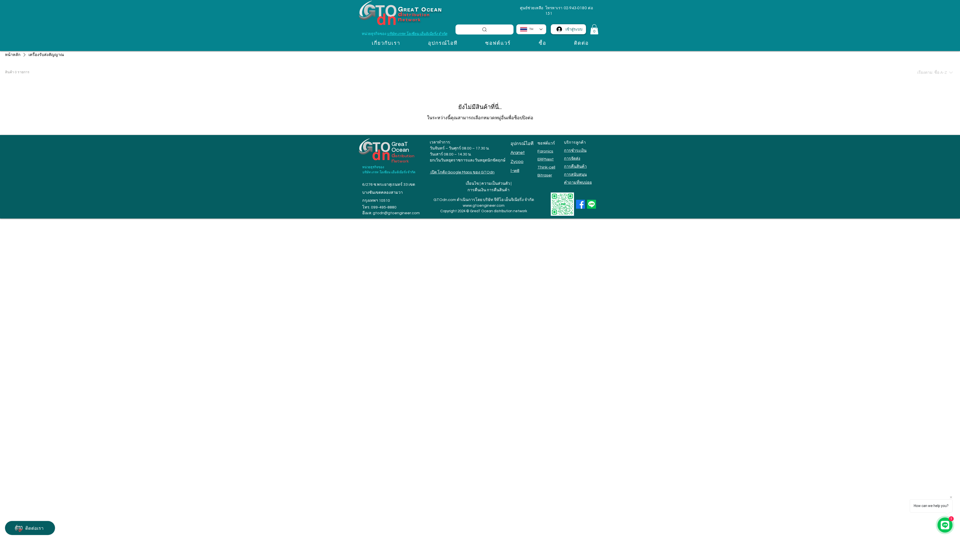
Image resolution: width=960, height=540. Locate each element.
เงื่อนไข (472, 184)
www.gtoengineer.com (483, 206)
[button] (594, 29)
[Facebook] (580, 204)
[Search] (485, 29)
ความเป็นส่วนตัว (495, 184)
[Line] (591, 204)
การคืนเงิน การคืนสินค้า (489, 190)
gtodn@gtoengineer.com (396, 213)
